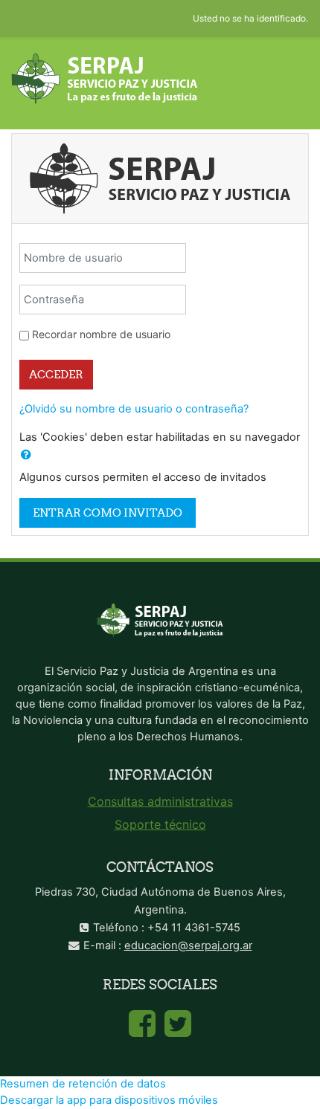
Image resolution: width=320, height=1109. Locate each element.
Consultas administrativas (160, 801)
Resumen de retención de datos (83, 1083)
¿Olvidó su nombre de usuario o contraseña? (134, 409)
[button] (26, 455)
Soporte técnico (160, 824)
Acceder (56, 374)
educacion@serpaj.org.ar (188, 945)
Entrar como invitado (107, 512)
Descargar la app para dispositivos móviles (109, 1100)
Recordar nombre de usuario (101, 334)
